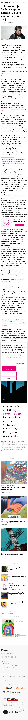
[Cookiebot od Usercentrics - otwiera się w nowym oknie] (11, 340)
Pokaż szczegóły (20, 363)
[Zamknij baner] (22, 340)
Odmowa (9, 378)
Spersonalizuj (8, 373)
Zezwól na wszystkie (9, 368)
